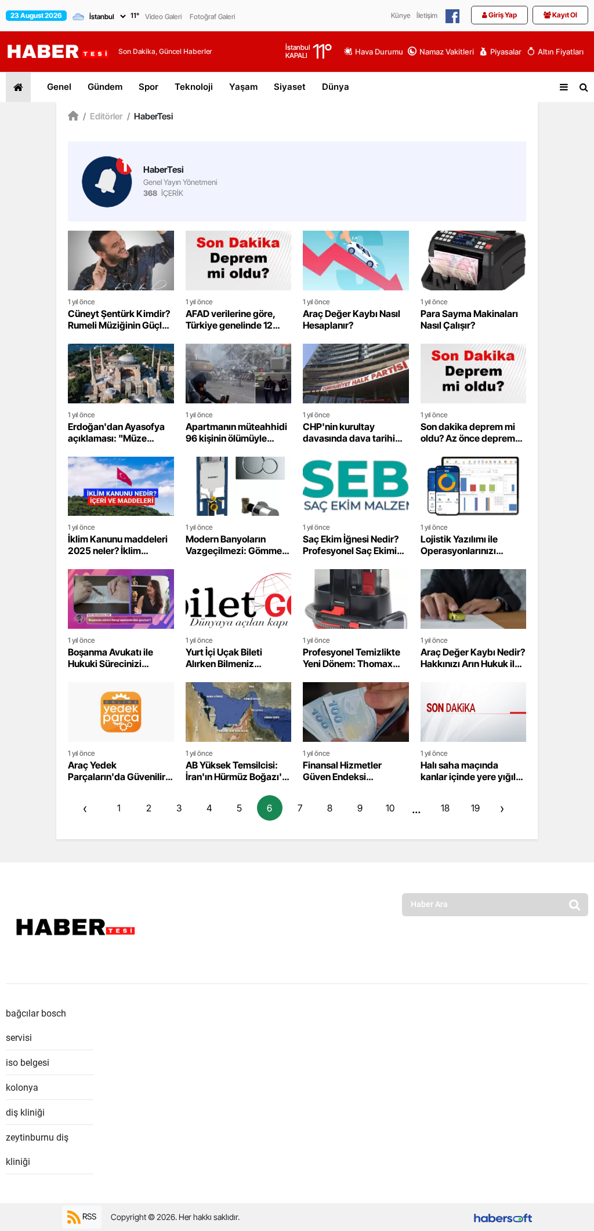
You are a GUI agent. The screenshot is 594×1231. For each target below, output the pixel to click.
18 (445, 808)
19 (475, 808)
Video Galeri (163, 16)
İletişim (426, 15)
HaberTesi (150, 116)
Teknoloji (194, 86)
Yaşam (243, 86)
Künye (401, 15)
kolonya (22, 1087)
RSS (88, 1216)
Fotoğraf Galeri (212, 16)
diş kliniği (25, 1112)
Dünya (335, 86)
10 (390, 808)
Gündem (105, 86)
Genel (59, 86)
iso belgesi (27, 1062)
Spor (148, 86)
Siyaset (290, 86)
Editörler (102, 116)
